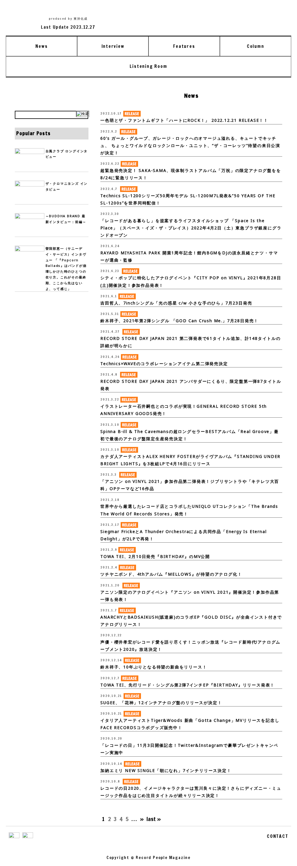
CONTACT (277, 836)
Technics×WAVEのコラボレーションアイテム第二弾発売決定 (164, 363)
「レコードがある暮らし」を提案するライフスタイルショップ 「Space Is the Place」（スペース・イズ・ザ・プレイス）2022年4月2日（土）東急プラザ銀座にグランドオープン (190, 228)
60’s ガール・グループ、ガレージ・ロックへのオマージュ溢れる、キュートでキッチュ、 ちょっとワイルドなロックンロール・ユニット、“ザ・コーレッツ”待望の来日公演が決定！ (190, 145)
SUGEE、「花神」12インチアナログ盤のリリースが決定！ (161, 702)
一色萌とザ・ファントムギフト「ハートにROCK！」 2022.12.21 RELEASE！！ (184, 120)
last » (153, 819)
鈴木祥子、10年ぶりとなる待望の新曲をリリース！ (153, 667)
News (41, 46)
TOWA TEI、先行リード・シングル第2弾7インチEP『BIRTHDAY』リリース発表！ (187, 685)
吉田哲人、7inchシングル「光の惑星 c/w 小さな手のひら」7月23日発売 (176, 303)
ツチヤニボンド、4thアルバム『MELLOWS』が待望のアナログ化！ (171, 574)
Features (184, 46)
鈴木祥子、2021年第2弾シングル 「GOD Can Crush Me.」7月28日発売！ (179, 320)
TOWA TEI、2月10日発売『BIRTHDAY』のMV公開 (155, 556)
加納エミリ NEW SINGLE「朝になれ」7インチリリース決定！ (165, 770)
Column (255, 46)
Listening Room (148, 66)
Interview (113, 46)
